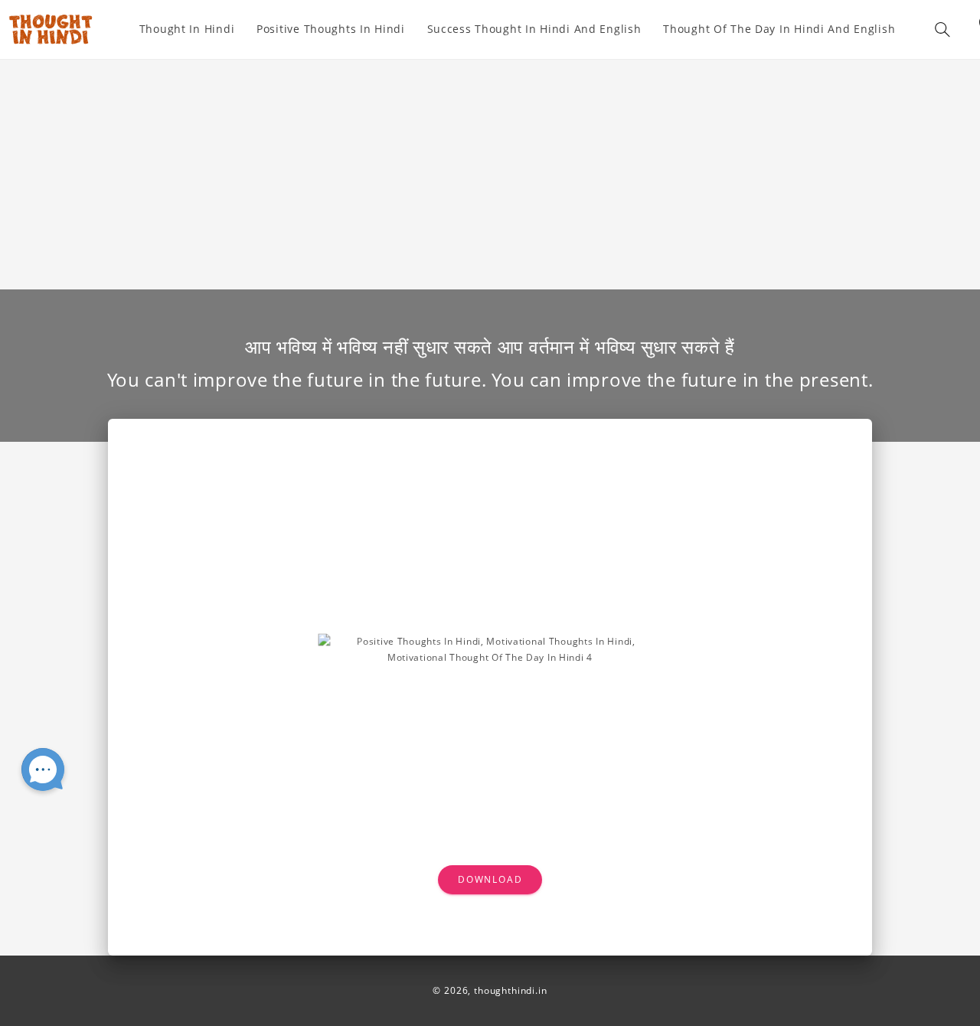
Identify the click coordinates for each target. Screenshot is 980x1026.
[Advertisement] (490, 174)
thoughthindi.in (510, 990)
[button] (942, 29)
